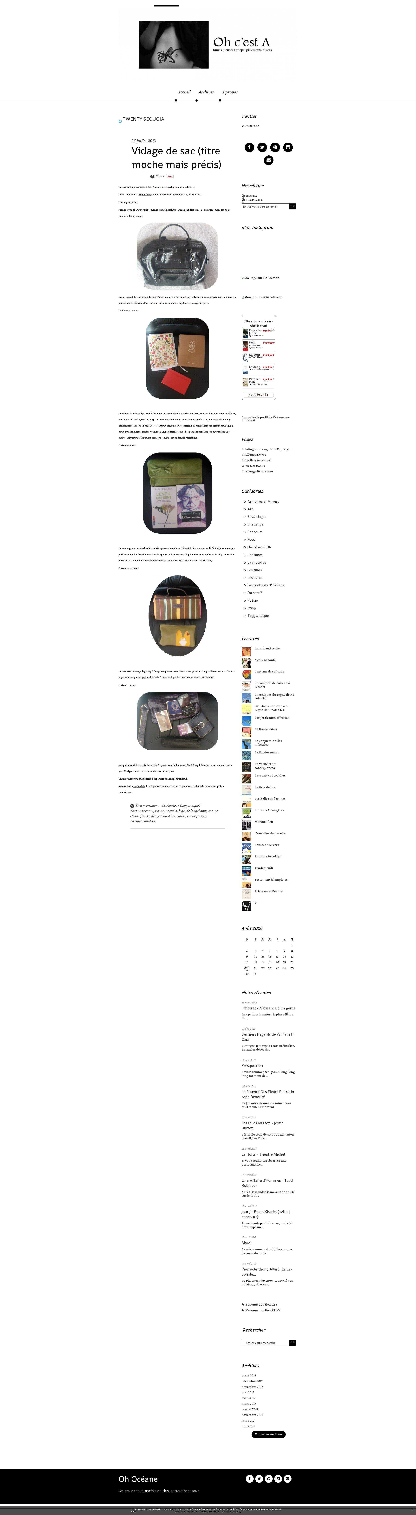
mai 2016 (248, 1426)
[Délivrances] (245, 346)
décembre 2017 (252, 1381)
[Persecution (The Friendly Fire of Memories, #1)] (245, 382)
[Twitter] (262, 147)
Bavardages (256, 516)
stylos (202, 816)
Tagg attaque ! (190, 806)
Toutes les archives (268, 1434)
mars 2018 (249, 1375)
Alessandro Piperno (259, 384)
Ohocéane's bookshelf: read (259, 323)
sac (210, 811)
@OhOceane (250, 126)
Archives (206, 92)
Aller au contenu (17, 9)
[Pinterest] (275, 147)
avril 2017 (248, 1398)
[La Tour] (245, 357)
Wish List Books (253, 466)
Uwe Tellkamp (257, 357)
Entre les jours (255, 332)
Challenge (255, 524)
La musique (256, 562)
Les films (254, 570)
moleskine (168, 816)
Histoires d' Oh (259, 547)
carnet (191, 816)
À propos (230, 92)
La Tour (254, 355)
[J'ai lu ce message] (412, 1509)
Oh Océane (138, 1479)
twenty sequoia (166, 811)
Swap (251, 608)
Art (250, 509)
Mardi (247, 1242)
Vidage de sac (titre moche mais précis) (176, 157)
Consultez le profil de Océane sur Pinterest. (265, 418)
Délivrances (254, 344)
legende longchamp (193, 811)
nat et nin (147, 811)
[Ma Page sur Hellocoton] (260, 278)
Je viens (254, 367)
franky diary (149, 816)
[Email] (268, 160)
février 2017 (250, 1409)
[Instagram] (288, 147)
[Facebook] (249, 147)
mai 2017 (248, 1392)
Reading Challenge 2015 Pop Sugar (267, 449)
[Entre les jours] (245, 333)
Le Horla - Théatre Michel (263, 1154)
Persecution (255, 380)
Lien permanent (147, 806)
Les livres (254, 577)
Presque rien (252, 1065)
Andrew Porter (257, 336)
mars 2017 (249, 1404)
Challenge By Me (254, 455)
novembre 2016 (252, 1415)
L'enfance (255, 554)
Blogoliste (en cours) (256, 460)
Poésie (252, 600)
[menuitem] (184, 94)
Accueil (184, 92)
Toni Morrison (257, 348)
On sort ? (254, 592)
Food (251, 539)
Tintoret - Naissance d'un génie (268, 1008)
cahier (181, 816)
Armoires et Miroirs (263, 501)
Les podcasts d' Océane (266, 585)
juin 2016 (248, 1421)
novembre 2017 (252, 1387)
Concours (254, 532)
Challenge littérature (257, 471)
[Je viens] (245, 369)
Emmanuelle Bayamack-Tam (262, 369)
